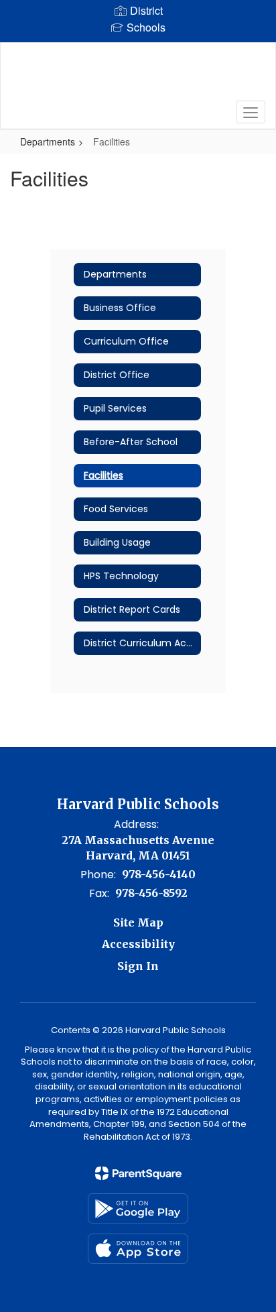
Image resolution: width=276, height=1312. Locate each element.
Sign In (138, 966)
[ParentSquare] (138, 1173)
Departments (47, 141)
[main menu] (250, 112)
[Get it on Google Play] (138, 1208)
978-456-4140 (159, 874)
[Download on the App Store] (138, 1249)
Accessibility (138, 944)
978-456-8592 (151, 893)
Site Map (138, 922)
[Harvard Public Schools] (138, 75)
